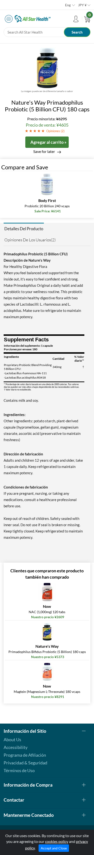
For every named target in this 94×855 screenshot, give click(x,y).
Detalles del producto (23, 228)
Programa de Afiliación (25, 755)
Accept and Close (54, 848)
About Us (12, 739)
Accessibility (15, 747)
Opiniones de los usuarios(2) (30, 239)
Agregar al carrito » (48, 142)
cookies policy (56, 841)
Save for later (44, 151)
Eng (68, 5)
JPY (82, 5)
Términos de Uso (19, 770)
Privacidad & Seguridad (25, 762)
